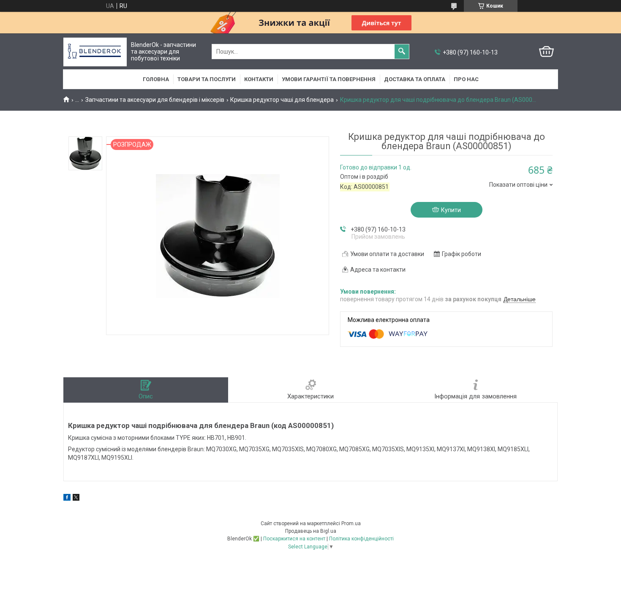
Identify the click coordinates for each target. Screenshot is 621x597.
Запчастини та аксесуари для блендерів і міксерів (154, 99)
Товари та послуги (206, 79)
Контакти (258, 79)
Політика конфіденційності (361, 539)
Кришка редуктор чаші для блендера (282, 99)
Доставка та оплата (414, 79)
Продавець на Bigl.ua (310, 531)
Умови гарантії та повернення (329, 79)
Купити (451, 210)
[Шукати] (402, 51)
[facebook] (67, 498)
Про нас (466, 79)
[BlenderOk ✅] (95, 52)
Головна (156, 79)
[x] (76, 498)
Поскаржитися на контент (294, 539)
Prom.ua (351, 523)
